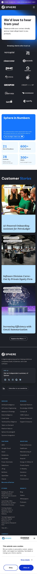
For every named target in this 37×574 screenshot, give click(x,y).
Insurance (23, 472)
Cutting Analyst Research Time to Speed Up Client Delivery (7, 511)
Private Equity (24, 465)
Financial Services (25, 445)
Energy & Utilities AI (26, 462)
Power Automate (7, 462)
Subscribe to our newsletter (18, 388)
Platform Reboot (7, 428)
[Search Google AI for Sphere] (16, 379)
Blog (21, 492)
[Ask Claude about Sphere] (20, 379)
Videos (22, 495)
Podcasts (23, 502)
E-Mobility (23, 469)
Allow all (26, 568)
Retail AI (22, 458)
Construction (24, 479)
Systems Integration (8, 435)
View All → (5, 528)
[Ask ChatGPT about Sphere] (5, 379)
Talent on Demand (8, 425)
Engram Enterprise (26, 422)
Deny (11, 568)
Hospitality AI (24, 455)
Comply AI (23, 411)
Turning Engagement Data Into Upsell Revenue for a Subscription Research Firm (9, 521)
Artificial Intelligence (8, 405)
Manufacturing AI (25, 452)
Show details (25, 560)
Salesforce (5, 465)
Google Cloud (6, 448)
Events (22, 505)
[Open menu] (33, 7)
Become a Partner (8, 482)
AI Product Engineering (9, 408)
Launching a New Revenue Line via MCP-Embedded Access (9, 503)
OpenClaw (5, 475)
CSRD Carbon (24, 415)
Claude (4, 479)
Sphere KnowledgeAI (8, 432)
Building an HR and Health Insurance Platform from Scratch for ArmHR (9, 495)
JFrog (3, 469)
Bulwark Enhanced (26, 418)
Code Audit (5, 418)
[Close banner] (34, 538)
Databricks (5, 455)
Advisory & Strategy (8, 411)
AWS (3, 445)
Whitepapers (24, 499)
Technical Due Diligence (9, 422)
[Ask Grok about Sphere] (9, 379)
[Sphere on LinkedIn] (4, 388)
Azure (3, 452)
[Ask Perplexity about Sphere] (12, 379)
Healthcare (23, 448)
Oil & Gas (23, 475)
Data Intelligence (7, 415)
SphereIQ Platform (26, 405)
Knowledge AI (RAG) (26, 408)
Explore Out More (17, 339)
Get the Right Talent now (12, 136)
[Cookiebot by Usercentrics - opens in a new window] (25, 538)
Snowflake (5, 458)
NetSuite (4, 472)
